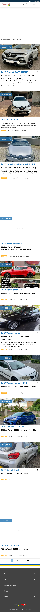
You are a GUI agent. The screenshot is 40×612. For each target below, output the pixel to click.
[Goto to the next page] (28, 560)
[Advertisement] (20, 22)
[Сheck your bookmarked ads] (30, 4)
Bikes (6, 580)
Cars (5, 574)
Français (36, 1)
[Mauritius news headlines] (23, 605)
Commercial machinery (12, 585)
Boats (6, 591)
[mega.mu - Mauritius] (12, 609)
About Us (7, 597)
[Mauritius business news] (16, 605)
